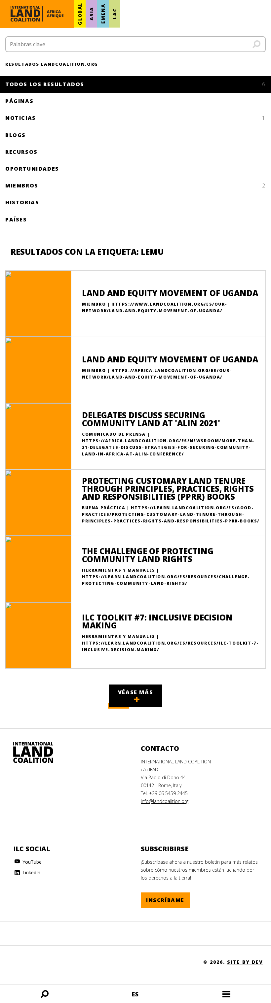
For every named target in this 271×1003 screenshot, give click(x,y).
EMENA (103, 14)
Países (16, 219)
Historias (22, 202)
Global (80, 14)
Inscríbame (165, 900)
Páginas (19, 101)
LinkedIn (30, 872)
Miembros (135, 185)
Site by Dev (245, 962)
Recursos (21, 151)
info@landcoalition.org (164, 801)
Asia (91, 13)
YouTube (31, 862)
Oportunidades (32, 168)
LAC (114, 14)
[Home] (39, 752)
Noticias (135, 117)
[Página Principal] (37, 13)
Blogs (15, 135)
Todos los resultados (135, 84)
